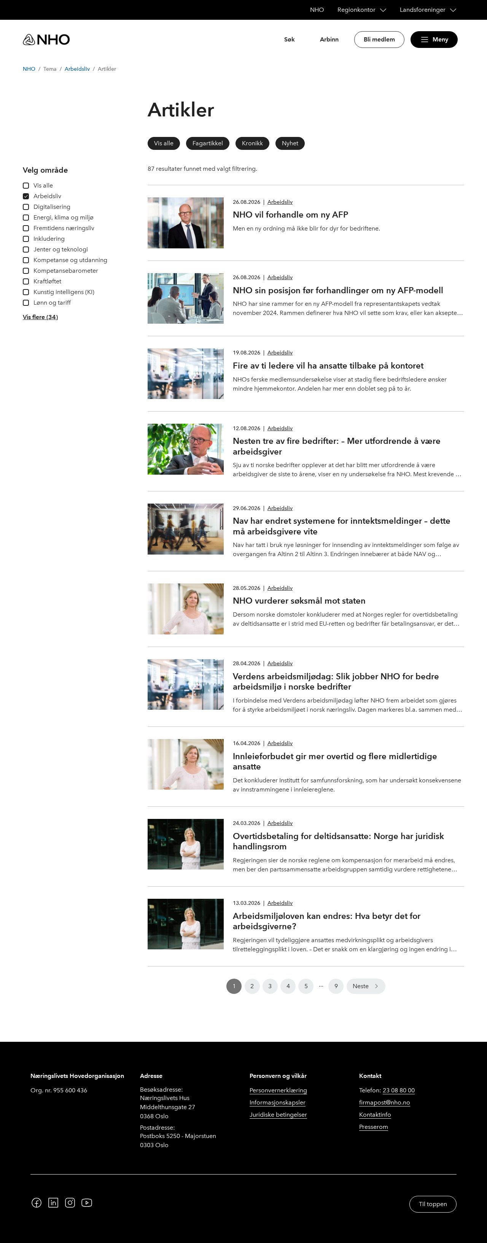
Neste (361, 986)
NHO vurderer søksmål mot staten (299, 601)
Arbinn (329, 39)
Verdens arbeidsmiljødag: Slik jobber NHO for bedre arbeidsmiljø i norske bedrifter (336, 681)
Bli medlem (379, 39)
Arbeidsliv (77, 69)
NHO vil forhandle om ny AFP (290, 214)
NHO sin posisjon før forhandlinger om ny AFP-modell (338, 290)
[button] (40, 317)
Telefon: (387, 1090)
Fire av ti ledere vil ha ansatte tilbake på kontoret (328, 365)
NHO (29, 69)
